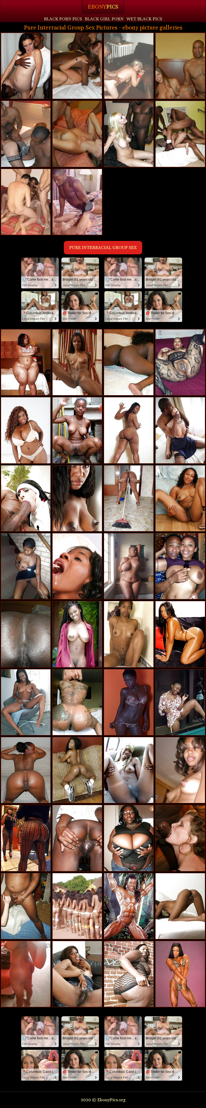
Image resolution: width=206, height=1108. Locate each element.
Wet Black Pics (144, 19)
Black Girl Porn (104, 19)
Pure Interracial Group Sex (103, 247)
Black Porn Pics (63, 19)
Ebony (103, 6)
